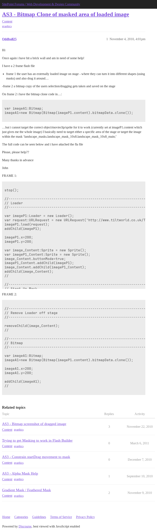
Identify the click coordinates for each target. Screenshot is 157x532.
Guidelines (39, 517)
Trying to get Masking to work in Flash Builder (37, 440)
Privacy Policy (85, 517)
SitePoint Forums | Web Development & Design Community (41, 4)
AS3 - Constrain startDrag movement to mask (36, 457)
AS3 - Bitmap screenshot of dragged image (34, 424)
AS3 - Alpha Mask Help (20, 473)
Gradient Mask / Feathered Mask (26, 490)
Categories (21, 517)
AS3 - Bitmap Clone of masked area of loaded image (65, 14)
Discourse (25, 526)
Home (6, 517)
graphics (7, 26)
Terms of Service (61, 517)
